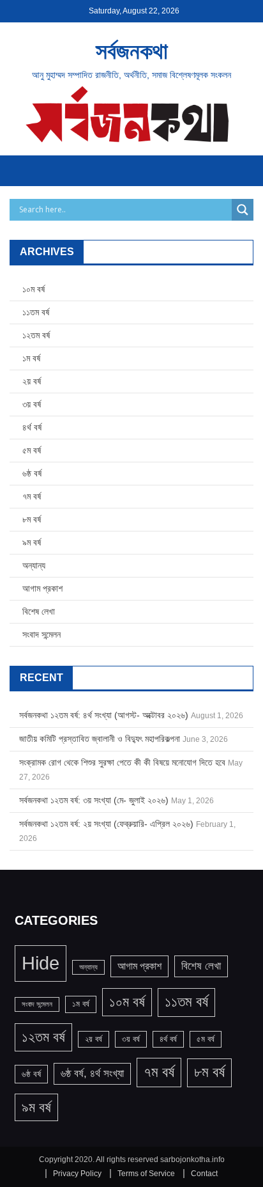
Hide (40, 962)
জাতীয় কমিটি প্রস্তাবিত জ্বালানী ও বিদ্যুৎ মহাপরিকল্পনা (99, 739)
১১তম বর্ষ (35, 312)
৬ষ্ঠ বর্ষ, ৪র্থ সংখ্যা (92, 1073)
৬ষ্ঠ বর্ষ (31, 473)
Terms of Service (146, 1173)
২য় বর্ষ (31, 381)
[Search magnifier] (242, 210)
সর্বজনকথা (132, 50)
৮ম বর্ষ (31, 519)
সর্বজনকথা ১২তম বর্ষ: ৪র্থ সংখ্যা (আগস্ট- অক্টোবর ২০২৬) (103, 715)
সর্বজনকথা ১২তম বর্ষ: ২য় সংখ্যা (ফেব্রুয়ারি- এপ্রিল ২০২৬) (106, 824)
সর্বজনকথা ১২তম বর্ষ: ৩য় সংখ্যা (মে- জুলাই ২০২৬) (94, 800)
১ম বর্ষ (31, 358)
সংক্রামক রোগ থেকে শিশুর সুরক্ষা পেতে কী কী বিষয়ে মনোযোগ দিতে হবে (122, 762)
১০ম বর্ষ (33, 289)
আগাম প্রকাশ (42, 588)
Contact (204, 1173)
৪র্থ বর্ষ (31, 427)
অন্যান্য (33, 565)
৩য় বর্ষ (31, 404)
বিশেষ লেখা (38, 611)
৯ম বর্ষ (31, 542)
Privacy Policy (77, 1173)
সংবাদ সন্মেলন (41, 634)
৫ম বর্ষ (31, 450)
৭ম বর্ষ (31, 496)
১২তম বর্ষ (36, 335)
